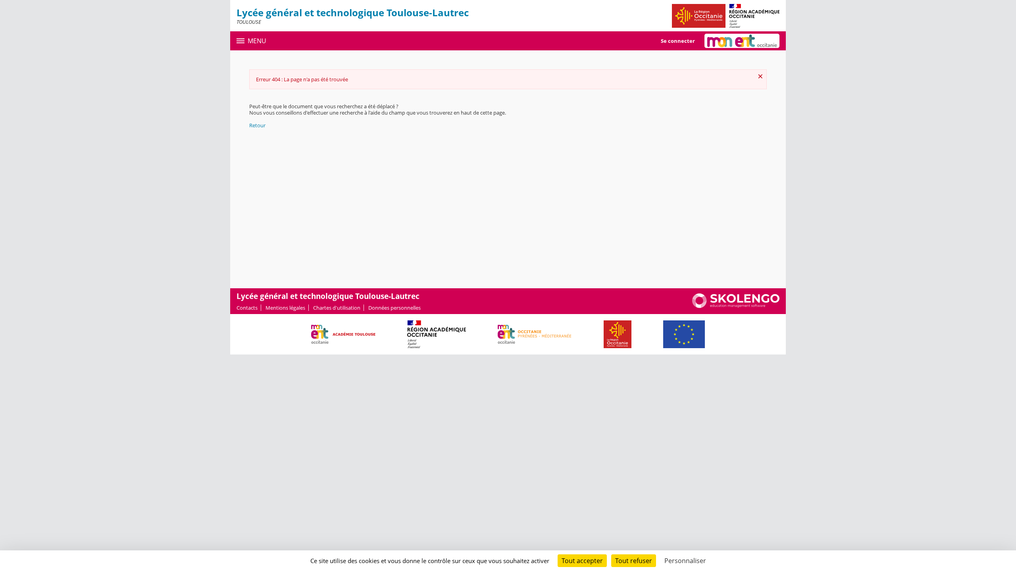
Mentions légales (285, 308)
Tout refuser (633, 560)
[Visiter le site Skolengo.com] (735, 306)
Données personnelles (394, 308)
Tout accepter (582, 560)
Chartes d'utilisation (336, 308)
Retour (257, 125)
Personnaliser (685, 560)
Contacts (247, 308)
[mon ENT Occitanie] (741, 40)
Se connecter (678, 40)
